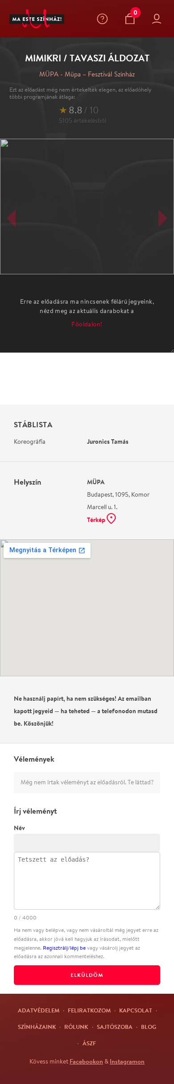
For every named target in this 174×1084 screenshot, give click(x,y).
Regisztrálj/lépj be (64, 947)
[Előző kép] (11, 218)
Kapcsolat (135, 1010)
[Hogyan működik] (104, 19)
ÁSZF (89, 1043)
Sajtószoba (115, 1027)
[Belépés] (158, 19)
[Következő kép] (162, 218)
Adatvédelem (38, 1010)
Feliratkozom (89, 1010)
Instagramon (127, 1061)
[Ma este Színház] (36, 18)
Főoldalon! (86, 324)
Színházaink (37, 1027)
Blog (148, 1027)
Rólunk (76, 1027)
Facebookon (86, 1061)
